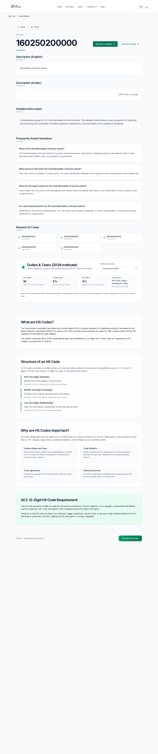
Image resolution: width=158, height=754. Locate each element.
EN (141, 7)
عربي (146, 7)
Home (59, 7)
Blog (103, 7)
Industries (91, 7)
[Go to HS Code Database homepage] (16, 7)
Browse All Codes (130, 538)
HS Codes (70, 7)
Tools (79, 7)
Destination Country (107, 264)
